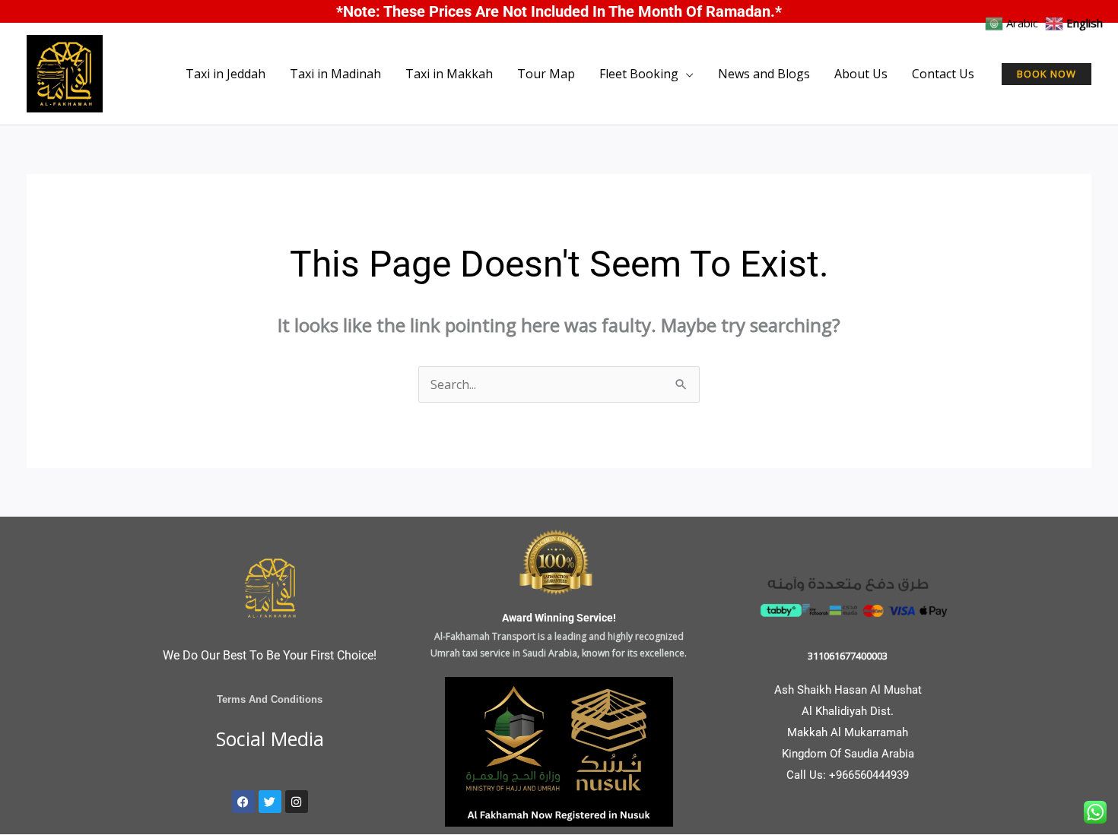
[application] (686, 73)
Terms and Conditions (269, 699)
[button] (1046, 74)
